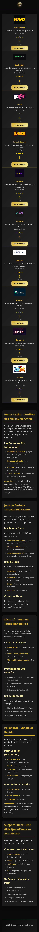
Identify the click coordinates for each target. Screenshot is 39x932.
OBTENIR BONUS (19, 48)
